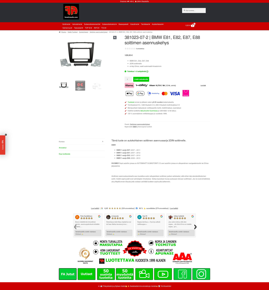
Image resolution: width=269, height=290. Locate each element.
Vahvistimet (76, 24)
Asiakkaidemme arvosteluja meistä (142, 286)
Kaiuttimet (134, 24)
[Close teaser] (6, 135)
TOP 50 (88, 28)
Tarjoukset (78, 28)
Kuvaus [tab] (62, 141)
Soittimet (65, 24)
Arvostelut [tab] (62, 147)
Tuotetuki (131, 102)
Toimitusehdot (166, 286)
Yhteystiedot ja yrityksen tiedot (114, 286)
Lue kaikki (95, 208)
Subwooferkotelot (108, 24)
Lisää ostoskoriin (141, 79)
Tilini (103, 28)
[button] (115, 37)
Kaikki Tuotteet (73, 32)
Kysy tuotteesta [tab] (64, 154)
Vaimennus (66, 28)
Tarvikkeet (145, 24)
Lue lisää (203, 85)
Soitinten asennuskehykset (98, 32)
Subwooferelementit (91, 24)
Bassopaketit (123, 24)
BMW (135, 127)
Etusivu (63, 32)
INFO (96, 28)
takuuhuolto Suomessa (149, 110)
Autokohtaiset (157, 24)
